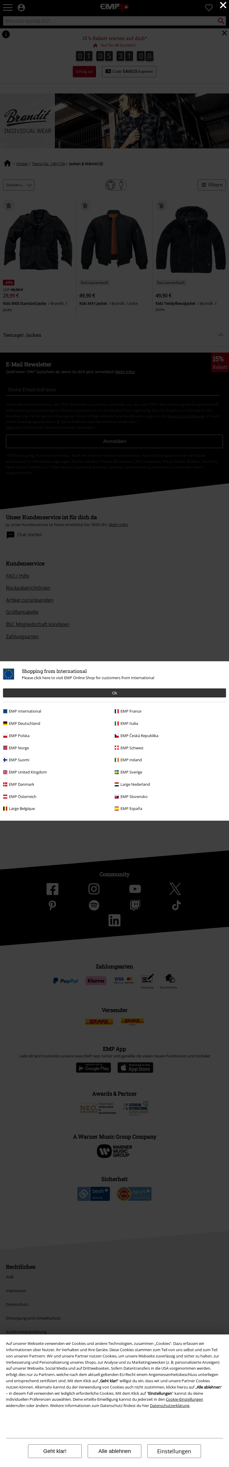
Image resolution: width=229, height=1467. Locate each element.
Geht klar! (54, 1451)
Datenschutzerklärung (169, 1405)
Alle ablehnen (114, 1451)
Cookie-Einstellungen (184, 1399)
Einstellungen (174, 1451)
